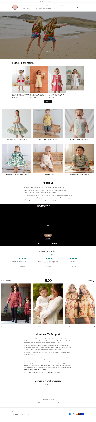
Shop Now (48, 235)
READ (30, 327)
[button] (37, 5)
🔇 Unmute (48, 238)
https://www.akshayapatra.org (53, 372)
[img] (48, 253)
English (27, 414)
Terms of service (43, 418)
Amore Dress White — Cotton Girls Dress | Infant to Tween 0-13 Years (74, 93)
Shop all (48, 51)
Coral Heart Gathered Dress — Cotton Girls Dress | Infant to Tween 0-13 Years (56, 95)
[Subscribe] (58, 402)
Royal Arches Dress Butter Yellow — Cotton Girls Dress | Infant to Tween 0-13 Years (38, 95)
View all (48, 101)
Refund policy (30, 418)
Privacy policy (36, 418)
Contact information (50, 418)
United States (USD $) (17, 414)
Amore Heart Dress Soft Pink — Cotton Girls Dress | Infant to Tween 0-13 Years (20, 95)
